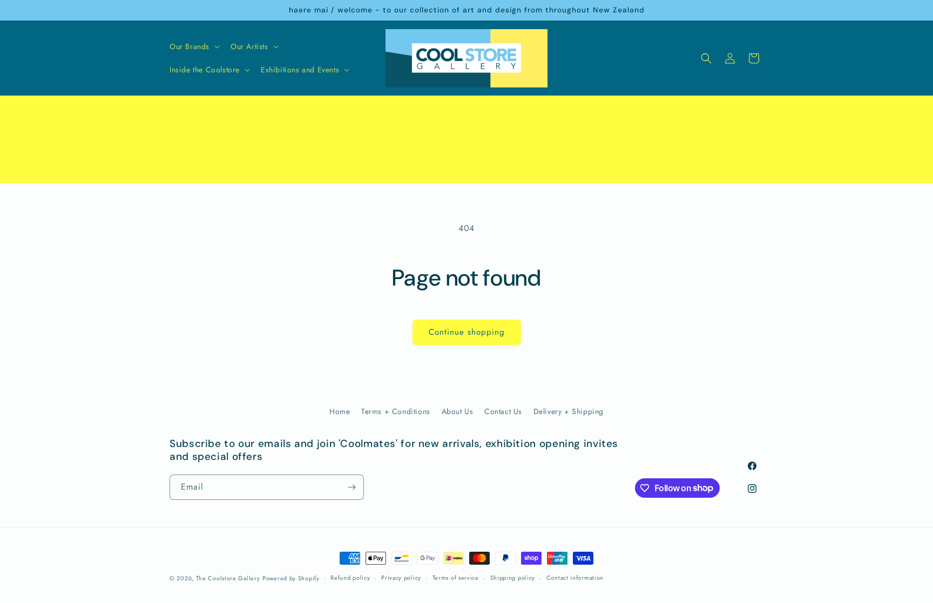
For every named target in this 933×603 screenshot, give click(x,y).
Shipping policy (513, 577)
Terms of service (455, 577)
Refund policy (350, 577)
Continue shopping (467, 332)
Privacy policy (401, 577)
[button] (193, 46)
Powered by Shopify (291, 578)
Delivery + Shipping (568, 411)
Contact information (575, 577)
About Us (458, 411)
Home (339, 411)
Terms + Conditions (395, 411)
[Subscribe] (351, 487)
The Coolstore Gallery (228, 578)
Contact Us (503, 411)
